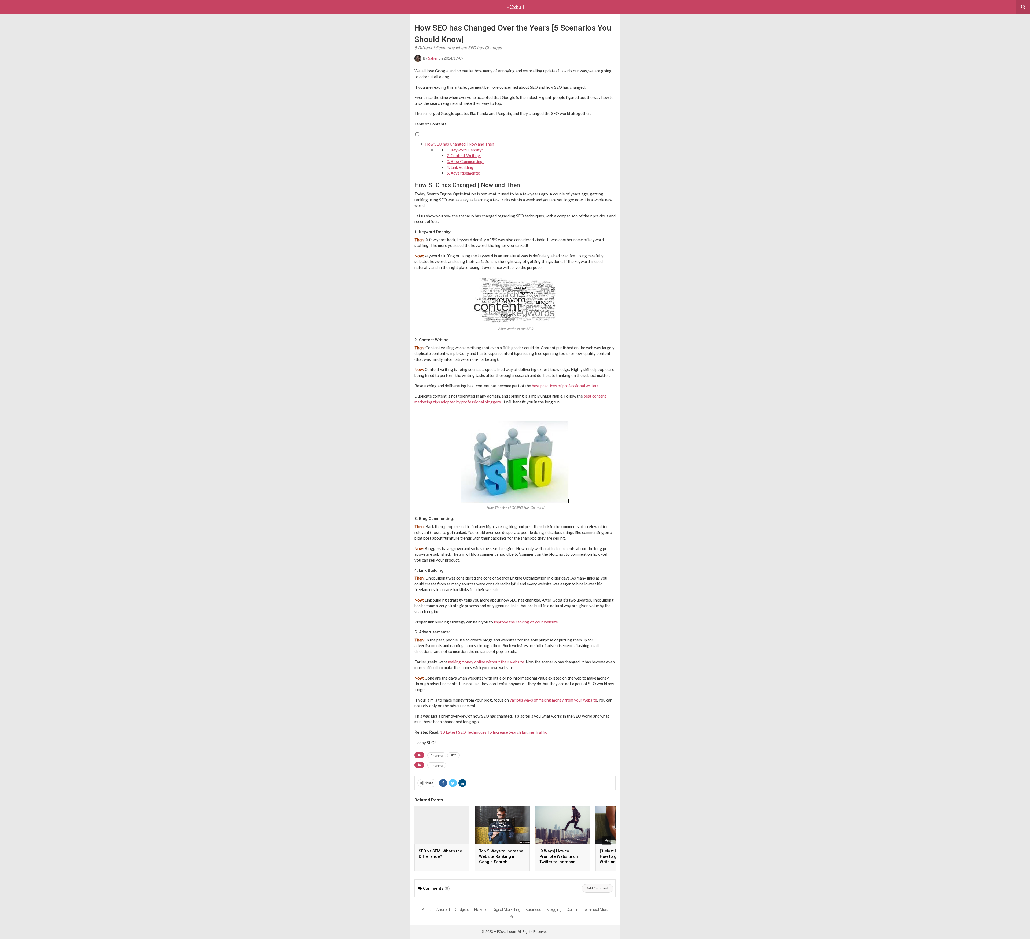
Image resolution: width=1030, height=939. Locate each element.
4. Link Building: (460, 167)
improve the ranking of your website (526, 621)
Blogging (437, 755)
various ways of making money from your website (553, 699)
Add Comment (597, 888)
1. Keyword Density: (465, 149)
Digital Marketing (506, 909)
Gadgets (462, 909)
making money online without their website (486, 661)
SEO (453, 755)
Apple (426, 909)
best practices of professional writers (565, 385)
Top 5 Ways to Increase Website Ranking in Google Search (501, 856)
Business (533, 909)
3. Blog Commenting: (465, 161)
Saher (433, 58)
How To (481, 909)
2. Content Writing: (464, 155)
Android (443, 909)
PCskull (515, 7)
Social (515, 917)
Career (571, 909)
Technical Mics (595, 909)
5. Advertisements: (463, 172)
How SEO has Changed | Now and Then (459, 144)
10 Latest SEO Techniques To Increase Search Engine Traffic (493, 732)
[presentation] (606, 840)
